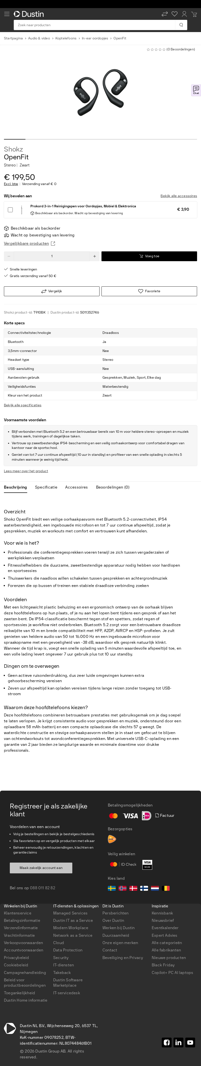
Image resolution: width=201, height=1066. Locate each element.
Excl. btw (11, 184)
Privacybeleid (16, 957)
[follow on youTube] (190, 1042)
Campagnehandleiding (25, 972)
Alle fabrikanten (166, 950)
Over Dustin (113, 920)
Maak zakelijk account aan (41, 868)
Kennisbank (162, 913)
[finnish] (144, 889)
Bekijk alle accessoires (179, 196)
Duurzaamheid (115, 935)
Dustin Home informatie (25, 1000)
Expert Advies (164, 935)
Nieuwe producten (169, 957)
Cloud (58, 942)
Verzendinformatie (21, 927)
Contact (109, 950)
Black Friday (163, 965)
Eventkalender (165, 927)
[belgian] (166, 889)
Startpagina (13, 38)
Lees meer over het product (26, 471)
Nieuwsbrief (163, 920)
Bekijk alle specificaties (22, 405)
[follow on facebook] (167, 1042)
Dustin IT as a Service (73, 920)
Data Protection (67, 950)
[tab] (17, 487)
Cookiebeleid (16, 965)
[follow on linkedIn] (178, 1042)
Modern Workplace (70, 927)
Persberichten (115, 913)
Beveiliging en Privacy (122, 957)
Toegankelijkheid (19, 993)
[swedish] (112, 889)
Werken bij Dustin (118, 927)
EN (15, 803)
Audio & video (39, 38)
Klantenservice (17, 913)
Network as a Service (72, 935)
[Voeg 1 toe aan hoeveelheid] (95, 256)
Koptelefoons (65, 38)
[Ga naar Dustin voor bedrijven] (30, 14)
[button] (165, 14)
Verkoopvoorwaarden (23, 942)
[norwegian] (122, 889)
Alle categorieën (167, 942)
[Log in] (184, 14)
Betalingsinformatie (22, 920)
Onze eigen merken (120, 942)
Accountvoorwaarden (23, 950)
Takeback (62, 972)
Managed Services (70, 913)
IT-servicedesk (66, 993)
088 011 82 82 (42, 888)
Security (61, 957)
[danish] (133, 889)
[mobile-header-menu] (7, 14)
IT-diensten (63, 965)
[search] (181, 25)
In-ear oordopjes (95, 38)
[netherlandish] (155, 889)
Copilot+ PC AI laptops (172, 972)
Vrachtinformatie (19, 935)
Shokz (13, 149)
